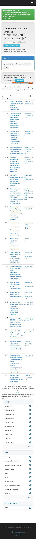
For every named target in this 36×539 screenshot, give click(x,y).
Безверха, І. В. (9, 414)
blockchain (8, 493)
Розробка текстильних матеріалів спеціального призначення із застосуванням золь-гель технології (15, 164)
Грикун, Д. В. (9, 430)
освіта (6, 477)
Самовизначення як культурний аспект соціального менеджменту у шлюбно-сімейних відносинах (16, 272)
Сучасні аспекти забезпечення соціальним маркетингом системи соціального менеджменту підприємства (15, 120)
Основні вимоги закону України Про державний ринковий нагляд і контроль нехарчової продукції (16, 213)
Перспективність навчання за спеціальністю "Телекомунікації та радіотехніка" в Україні (16, 347)
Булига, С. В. (9, 422)
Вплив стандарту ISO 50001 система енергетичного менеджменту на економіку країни (16, 322)
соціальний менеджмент (13, 485)
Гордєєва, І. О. (9, 426)
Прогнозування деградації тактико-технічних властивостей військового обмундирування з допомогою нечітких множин (16, 196)
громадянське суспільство (13, 465)
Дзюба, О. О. (28, 304)
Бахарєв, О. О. (9, 410)
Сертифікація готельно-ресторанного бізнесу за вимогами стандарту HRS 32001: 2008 (15, 137)
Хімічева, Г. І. (28, 101)
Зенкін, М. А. (28, 302)
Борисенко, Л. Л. (10, 418)
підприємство (9, 481)
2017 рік (7, 19)
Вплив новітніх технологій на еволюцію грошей (16, 294)
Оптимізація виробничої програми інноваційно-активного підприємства (14, 244)
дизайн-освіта (9, 469)
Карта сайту (18, 535)
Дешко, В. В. (28, 332)
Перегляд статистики (11, 45)
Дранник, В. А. (9, 442)
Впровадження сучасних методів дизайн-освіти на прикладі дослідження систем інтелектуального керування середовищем (16, 363)
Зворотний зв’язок (19, 532)
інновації (7, 457)
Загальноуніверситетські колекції (17, 12)
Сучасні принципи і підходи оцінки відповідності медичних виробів (16, 150)
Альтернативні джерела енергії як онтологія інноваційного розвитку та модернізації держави (16, 308)
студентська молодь (11, 489)
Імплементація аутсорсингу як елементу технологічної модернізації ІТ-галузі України (15, 257)
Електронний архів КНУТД (12, 10)
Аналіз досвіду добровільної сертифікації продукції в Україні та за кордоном (16, 334)
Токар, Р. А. (28, 209)
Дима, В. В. (8, 438)
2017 (6, 508)
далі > (18, 93)
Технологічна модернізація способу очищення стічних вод (16, 378)
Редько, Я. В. (28, 157)
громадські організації (12, 461)
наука (6, 473)
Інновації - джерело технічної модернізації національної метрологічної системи (16, 180)
